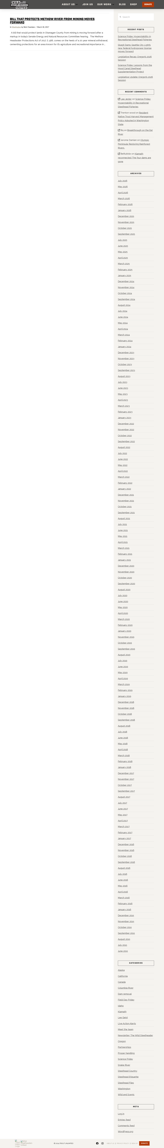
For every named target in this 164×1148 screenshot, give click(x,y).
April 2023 (123, 400)
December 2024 (126, 281)
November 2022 (126, 429)
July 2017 (122, 803)
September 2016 (126, 862)
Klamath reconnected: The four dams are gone (134, 157)
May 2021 (122, 536)
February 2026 (125, 204)
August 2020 (124, 589)
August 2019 (124, 654)
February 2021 (125, 554)
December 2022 (126, 423)
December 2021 (126, 495)
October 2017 (125, 785)
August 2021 (124, 518)
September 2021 (126, 512)
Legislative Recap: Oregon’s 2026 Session (135, 58)
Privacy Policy (122, 1143)
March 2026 (124, 198)
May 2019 (123, 672)
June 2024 (123, 317)
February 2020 (125, 625)
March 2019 (124, 684)
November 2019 (126, 637)
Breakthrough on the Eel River (135, 132)
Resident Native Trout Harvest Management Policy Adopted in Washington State (136, 118)
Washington (16, 27)
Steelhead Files (126, 1083)
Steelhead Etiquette (128, 1077)
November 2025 (126, 222)
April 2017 (123, 820)
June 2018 (123, 738)
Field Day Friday (126, 1000)
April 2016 (123, 892)
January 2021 (124, 560)
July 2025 (122, 240)
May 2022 (122, 465)
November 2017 (126, 779)
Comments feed (126, 1125)
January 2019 (124, 696)
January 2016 (124, 909)
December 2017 (126, 773)
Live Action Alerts (127, 1023)
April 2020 (123, 613)
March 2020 (124, 619)
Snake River (124, 1065)
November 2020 (126, 572)
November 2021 (126, 500)
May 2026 (123, 186)
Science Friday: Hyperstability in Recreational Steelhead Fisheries (135, 38)
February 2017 (125, 832)
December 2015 (126, 915)
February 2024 (125, 340)
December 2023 (126, 352)
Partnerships (124, 1047)
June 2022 (123, 459)
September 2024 (126, 299)
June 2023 (123, 388)
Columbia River (125, 988)
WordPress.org (125, 1131)
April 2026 (123, 192)
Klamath (122, 1011)
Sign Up (134, 1143)
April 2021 (123, 542)
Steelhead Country (127, 1071)
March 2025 (124, 263)
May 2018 (123, 743)
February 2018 (125, 761)
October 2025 (125, 228)
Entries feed (124, 1119)
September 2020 (126, 583)
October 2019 (125, 643)
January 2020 (124, 631)
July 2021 (122, 524)
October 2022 (125, 435)
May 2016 (123, 886)
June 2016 (123, 880)
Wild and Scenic (126, 1094)
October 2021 (125, 506)
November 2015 (126, 921)
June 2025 (123, 246)
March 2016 (124, 897)
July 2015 (122, 945)
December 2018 (126, 702)
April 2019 (123, 678)
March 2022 (124, 477)
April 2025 (123, 257)
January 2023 (124, 417)
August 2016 (124, 868)
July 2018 (122, 732)
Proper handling (126, 1053)
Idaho (121, 1006)
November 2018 (126, 708)
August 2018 (124, 726)
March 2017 (124, 826)
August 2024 (124, 305)
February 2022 (125, 483)
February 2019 (125, 690)
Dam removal (125, 994)
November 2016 (126, 850)
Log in (121, 1113)
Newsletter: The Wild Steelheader (135, 1035)
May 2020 (123, 607)
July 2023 (122, 382)
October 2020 (125, 577)
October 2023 (125, 364)
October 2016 (125, 856)
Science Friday (125, 1059)
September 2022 (126, 441)
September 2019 (126, 649)
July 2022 (122, 453)
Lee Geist (123, 1017)
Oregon (122, 1041)
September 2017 (126, 791)
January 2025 (124, 275)
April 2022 (123, 471)
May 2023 (123, 394)
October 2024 (125, 293)
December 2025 (126, 216)
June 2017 (123, 809)
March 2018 (124, 755)
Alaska (121, 970)
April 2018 (123, 749)
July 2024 (122, 311)
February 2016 (125, 903)
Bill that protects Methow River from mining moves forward (52, 20)
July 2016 (122, 874)
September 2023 (126, 370)
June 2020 (123, 601)
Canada (122, 982)
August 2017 (124, 797)
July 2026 (122, 180)
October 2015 (125, 927)
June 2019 (123, 666)
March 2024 (124, 335)
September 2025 (126, 234)
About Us (110, 1143)
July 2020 (122, 595)
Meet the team (125, 1029)
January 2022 (124, 489)
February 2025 (125, 269)
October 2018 (125, 714)
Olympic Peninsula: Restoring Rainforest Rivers (134, 144)
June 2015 (123, 951)
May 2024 (123, 323)
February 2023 (125, 412)
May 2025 (123, 251)
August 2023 (124, 376)
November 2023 (126, 358)
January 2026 (124, 210)
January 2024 (124, 346)
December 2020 (126, 566)
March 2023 (124, 406)
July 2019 (122, 660)
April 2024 (123, 329)
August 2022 (124, 447)
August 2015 (124, 939)
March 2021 (123, 548)
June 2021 (123, 530)
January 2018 (124, 767)
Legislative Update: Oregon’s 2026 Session (135, 78)
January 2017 (124, 838)
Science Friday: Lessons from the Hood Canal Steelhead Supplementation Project (135, 68)
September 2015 (126, 933)
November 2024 (126, 287)
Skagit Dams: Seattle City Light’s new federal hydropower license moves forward (135, 48)
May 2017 (122, 815)
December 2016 (126, 844)
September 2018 (126, 720)
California (123, 976)
